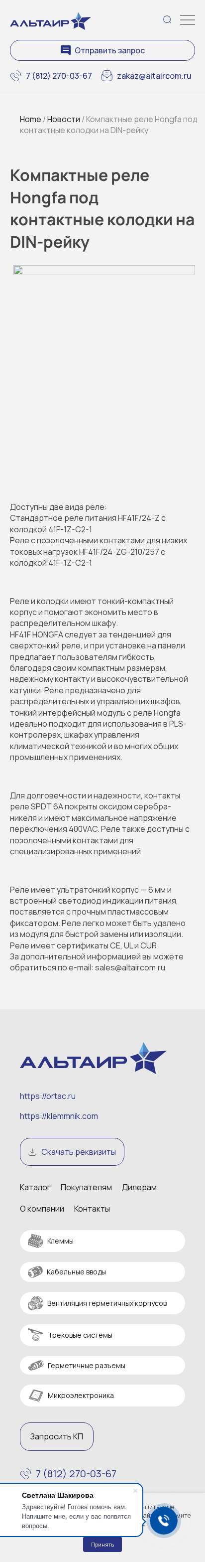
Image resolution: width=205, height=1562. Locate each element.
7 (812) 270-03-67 (59, 75)
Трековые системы (80, 1335)
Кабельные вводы (76, 1271)
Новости (63, 119)
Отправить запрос (110, 50)
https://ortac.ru (48, 1096)
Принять (102, 1544)
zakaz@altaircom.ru (154, 75)
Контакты (92, 1208)
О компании (42, 1208)
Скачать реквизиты (78, 1151)
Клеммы (60, 1241)
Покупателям (86, 1187)
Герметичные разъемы (86, 1365)
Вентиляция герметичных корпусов (107, 1303)
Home (30, 119)
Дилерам (139, 1187)
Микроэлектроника (81, 1395)
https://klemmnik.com (59, 1115)
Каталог (35, 1187)
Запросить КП (56, 1436)
